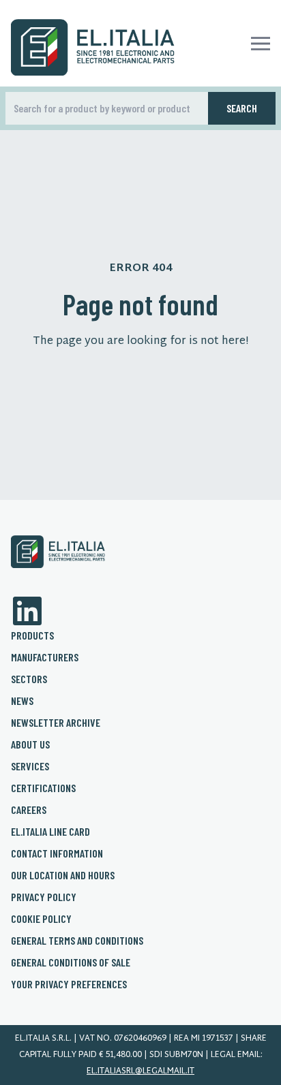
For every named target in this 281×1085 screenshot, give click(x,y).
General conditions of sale (70, 962)
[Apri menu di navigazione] (260, 43)
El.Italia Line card (50, 831)
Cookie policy (41, 918)
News (22, 700)
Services (30, 765)
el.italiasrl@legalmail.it (140, 1071)
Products (32, 635)
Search (241, 107)
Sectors (29, 678)
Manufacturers (44, 656)
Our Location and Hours (63, 874)
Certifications (43, 787)
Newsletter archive (55, 722)
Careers (28, 809)
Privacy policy (43, 896)
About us (30, 744)
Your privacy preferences (69, 983)
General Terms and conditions (77, 940)
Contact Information (57, 853)
